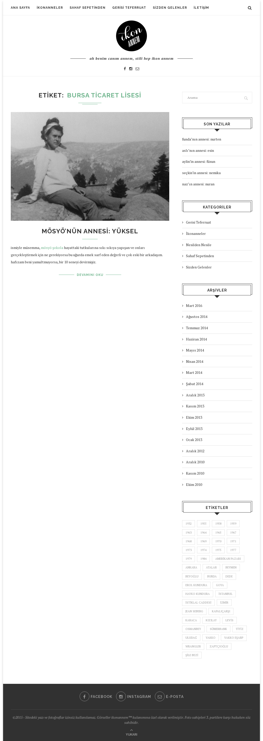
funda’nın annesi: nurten (201, 139)
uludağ (191, 637)
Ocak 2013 (194, 439)
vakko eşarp (233, 637)
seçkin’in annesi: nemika (201, 172)
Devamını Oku (90, 275)
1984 (203, 558)
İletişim (201, 7)
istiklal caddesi (198, 602)
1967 (233, 532)
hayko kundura (197, 594)
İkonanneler (50, 7)
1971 (233, 541)
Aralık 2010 (195, 461)
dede (229, 576)
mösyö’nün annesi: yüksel (90, 231)
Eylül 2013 (194, 428)
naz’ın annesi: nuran (198, 184)
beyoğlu (192, 576)
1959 (233, 523)
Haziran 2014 (196, 339)
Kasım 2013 (195, 406)
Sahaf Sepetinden (88, 7)
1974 (203, 550)
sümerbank (218, 629)
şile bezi (191, 655)
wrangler (193, 646)
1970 (218, 541)
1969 (203, 541)
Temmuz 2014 (197, 327)
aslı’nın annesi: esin (198, 150)
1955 (203, 523)
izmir (224, 602)
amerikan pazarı (228, 558)
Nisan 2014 (194, 361)
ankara (191, 567)
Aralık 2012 (195, 450)
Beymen (231, 567)
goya (220, 585)
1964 (203, 532)
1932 (188, 523)
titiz (239, 629)
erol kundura (196, 585)
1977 (233, 550)
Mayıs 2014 (195, 350)
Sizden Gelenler (170, 7)
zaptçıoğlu (219, 646)
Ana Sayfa (20, 7)
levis (229, 620)
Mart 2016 (194, 305)
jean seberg (194, 611)
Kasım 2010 (195, 473)
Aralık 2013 (195, 395)
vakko (210, 637)
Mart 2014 (194, 372)
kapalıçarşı (221, 611)
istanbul (225, 594)
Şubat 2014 (194, 383)
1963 (188, 532)
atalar (211, 567)
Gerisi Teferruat (129, 7)
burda (212, 576)
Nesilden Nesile (198, 244)
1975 (218, 550)
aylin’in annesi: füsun (198, 161)
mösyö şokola (52, 247)
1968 (188, 541)
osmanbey (193, 629)
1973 (188, 550)
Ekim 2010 (194, 484)
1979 (188, 558)
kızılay (211, 620)
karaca (191, 620)
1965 (218, 532)
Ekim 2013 (194, 417)
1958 (218, 523)
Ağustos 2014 (196, 316)
